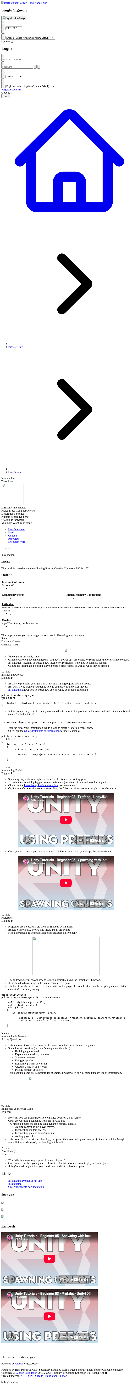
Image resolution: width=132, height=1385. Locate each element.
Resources (13, 538)
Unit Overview (16, 529)
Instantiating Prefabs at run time (41, 785)
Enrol (11, 532)
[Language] (2, 32)
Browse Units (15, 346)
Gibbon (19, 1363)
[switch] (12, 42)
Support (63, 1375)
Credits (39, 1375)
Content (12, 535)
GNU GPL (27, 1375)
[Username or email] (2, 56)
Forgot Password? (11, 89)
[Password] (2, 63)
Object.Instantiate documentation (42, 730)
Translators (51, 1375)
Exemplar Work (16, 541)
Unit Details (14, 472)
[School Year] (2, 22)
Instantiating (14, 689)
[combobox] (3, 27)
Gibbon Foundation (26, 1372)
